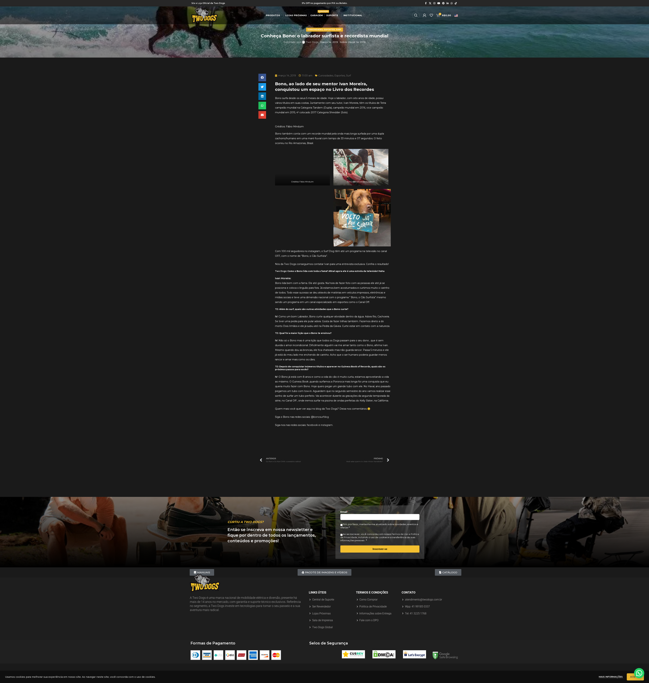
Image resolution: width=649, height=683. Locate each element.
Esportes (329, 29)
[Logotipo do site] (204, 15)
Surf (338, 29)
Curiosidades (315, 29)
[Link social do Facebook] (426, 3)
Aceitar (635, 676)
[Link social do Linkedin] (448, 3)
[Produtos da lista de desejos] (431, 15)
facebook (312, 425)
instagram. (326, 425)
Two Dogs (312, 42)
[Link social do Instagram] (434, 3)
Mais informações (611, 676)
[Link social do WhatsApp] (452, 3)
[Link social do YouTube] (438, 3)
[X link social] (430, 3)
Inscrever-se (380, 548)
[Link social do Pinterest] (443, 3)
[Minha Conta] (424, 15)
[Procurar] (416, 15)
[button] (262, 77)
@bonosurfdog (320, 416)
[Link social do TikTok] (456, 3)
